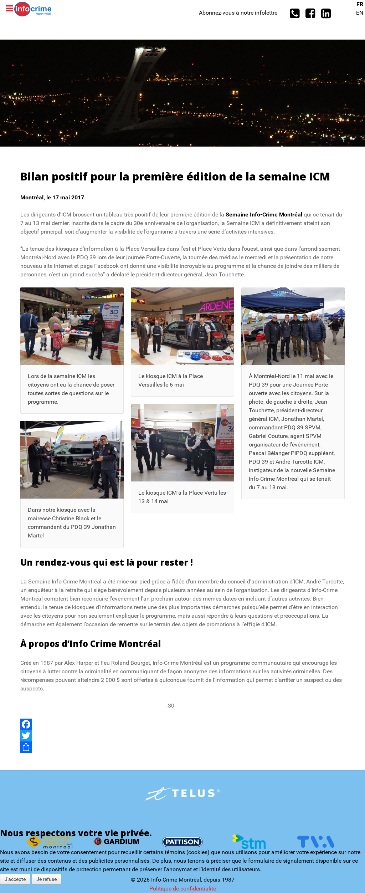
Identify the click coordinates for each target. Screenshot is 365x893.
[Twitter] (182, 735)
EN (359, 12)
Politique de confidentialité (182, 888)
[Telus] (182, 794)
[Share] (182, 747)
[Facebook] (182, 724)
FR (359, 4)
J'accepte (15, 879)
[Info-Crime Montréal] (32, 8)
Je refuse (46, 879)
